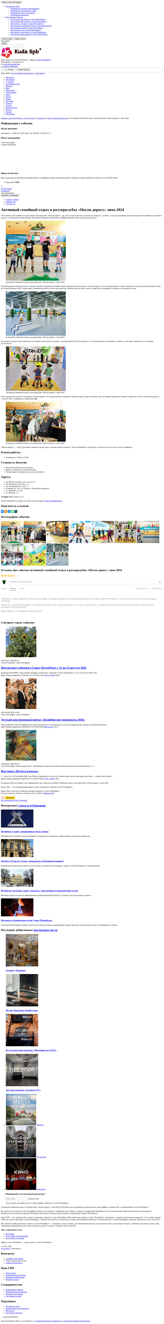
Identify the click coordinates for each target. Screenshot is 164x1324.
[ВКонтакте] (2, 511)
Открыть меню (7, 39)
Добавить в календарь (10, 195)
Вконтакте (10, 1234)
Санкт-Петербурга (43, 60)
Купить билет (6, 189)
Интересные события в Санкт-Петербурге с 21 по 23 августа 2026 (43, 667)
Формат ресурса (12, 1280)
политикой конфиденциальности (76, 1321)
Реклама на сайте (13, 1306)
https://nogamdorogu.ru (53, 501)
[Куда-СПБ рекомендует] (21, 1157)
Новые (3, 588)
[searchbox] (82, 43)
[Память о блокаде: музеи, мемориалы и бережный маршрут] (17, 856)
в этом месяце (39, 73)
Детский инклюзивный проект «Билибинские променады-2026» (43, 719)
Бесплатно (49, 727)
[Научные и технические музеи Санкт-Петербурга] (17, 916)
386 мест (40, 1125)
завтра (20, 73)
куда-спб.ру (5, 1248)
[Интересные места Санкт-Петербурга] (21, 1125)
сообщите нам (48, 793)
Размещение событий (14, 1290)
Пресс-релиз (11, 1273)
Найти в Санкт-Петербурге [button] (11, 2)
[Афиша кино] (21, 1189)
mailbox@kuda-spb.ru (14, 1263)
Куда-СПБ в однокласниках (17, 1236)
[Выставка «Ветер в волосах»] (82, 745)
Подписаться (33, 1199)
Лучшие (13, 588)
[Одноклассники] (5, 511)
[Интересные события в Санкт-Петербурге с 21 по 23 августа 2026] (82, 642)
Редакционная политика (16, 1275)
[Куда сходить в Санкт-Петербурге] (27, 58)
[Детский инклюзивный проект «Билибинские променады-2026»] (82, 693)
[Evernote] (12, 511)
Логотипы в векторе (14, 1313)
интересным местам (11, 64)
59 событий (41, 1157)
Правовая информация (15, 1277)
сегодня (14, 73)
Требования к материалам (16, 1292)
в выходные (28, 73)
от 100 (49, 675)
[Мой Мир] (9, 511)
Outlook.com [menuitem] (11, 202)
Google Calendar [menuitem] (12, 199)
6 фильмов (41, 1189)
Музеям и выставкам (14, 1294)
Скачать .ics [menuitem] (10, 204)
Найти (4, 43)
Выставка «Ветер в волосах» (19, 771)
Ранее (22, 588)
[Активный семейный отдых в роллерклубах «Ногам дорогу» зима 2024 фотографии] (12, 542)
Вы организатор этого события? (14, 800)
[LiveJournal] (15, 511)
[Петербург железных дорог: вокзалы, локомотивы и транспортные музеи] (17, 886)
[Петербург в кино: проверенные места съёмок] (17, 827)
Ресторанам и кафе (13, 1296)
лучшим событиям (10, 66)
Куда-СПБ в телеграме (15, 1238)
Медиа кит (10, 1311)
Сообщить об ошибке (14, 1259)
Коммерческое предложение (17, 1308)
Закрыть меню (20, 39)
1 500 (49, 779)
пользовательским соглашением (48, 1321)
